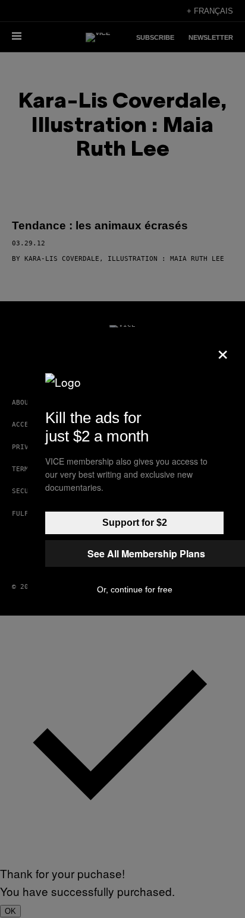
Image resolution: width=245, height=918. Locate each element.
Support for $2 (134, 523)
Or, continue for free (134, 589)
